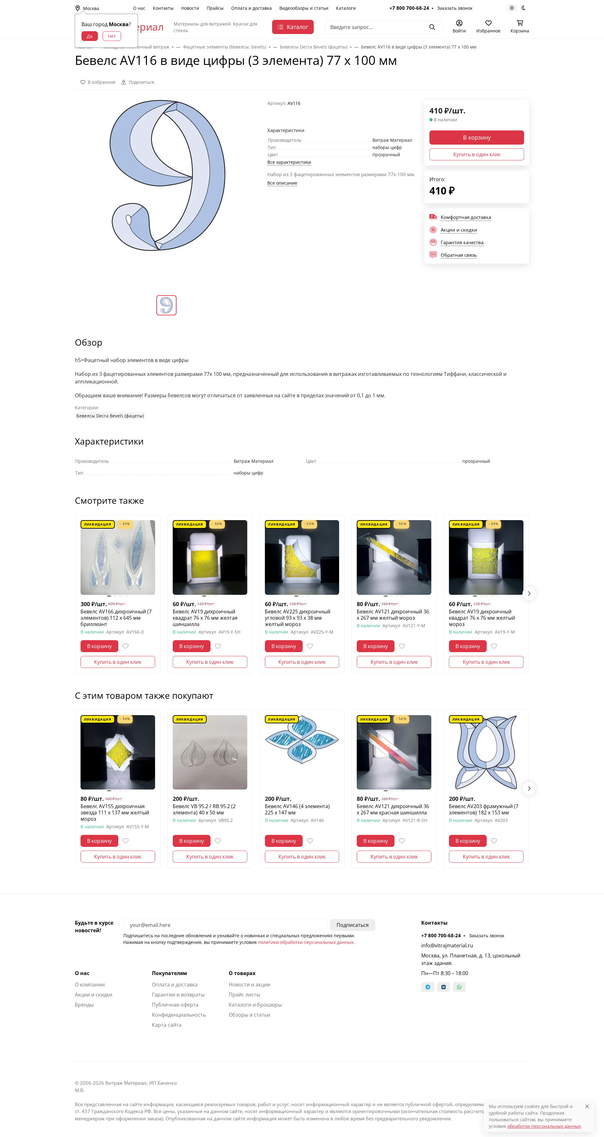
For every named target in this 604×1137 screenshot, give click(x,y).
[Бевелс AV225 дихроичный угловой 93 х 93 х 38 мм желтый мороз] (302, 557)
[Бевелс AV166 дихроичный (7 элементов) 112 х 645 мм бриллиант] (118, 557)
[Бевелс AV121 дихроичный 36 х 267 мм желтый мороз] (394, 557)
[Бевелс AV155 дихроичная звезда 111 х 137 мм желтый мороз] (118, 752)
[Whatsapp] (459, 987)
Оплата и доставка (251, 8)
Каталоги (346, 8)
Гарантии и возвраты (178, 994)
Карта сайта (167, 1024)
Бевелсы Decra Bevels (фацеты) (110, 416)
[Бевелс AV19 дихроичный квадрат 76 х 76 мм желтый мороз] (486, 557)
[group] (167, 192)
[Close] (587, 1106)
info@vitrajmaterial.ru (447, 945)
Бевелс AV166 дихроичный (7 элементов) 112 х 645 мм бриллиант (116, 617)
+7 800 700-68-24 (409, 8)
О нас (139, 8)
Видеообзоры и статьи (303, 8)
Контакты (163, 8)
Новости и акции (249, 984)
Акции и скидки (93, 994)
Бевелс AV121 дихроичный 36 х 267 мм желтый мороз (393, 614)
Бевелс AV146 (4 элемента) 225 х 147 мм (297, 809)
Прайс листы (244, 994)
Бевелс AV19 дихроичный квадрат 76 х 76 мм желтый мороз (482, 617)
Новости (190, 8)
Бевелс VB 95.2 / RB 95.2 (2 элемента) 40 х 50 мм (204, 809)
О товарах (242, 973)
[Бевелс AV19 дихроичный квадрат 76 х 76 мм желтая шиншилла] (210, 557)
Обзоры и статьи (249, 1014)
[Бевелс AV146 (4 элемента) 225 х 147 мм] (302, 752)
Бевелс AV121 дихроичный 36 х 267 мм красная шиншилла (393, 809)
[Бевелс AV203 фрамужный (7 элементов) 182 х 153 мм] (486, 752)
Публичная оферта (175, 1004)
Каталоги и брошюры (255, 1004)
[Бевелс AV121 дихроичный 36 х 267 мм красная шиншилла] (394, 752)
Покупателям (169, 973)
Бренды (84, 1004)
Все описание (282, 183)
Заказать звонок (455, 8)
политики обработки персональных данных (305, 942)
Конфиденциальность (179, 1014)
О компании (90, 984)
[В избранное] (125, 646)
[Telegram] (427, 987)
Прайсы (215, 8)
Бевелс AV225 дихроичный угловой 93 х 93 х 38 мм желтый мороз (297, 617)
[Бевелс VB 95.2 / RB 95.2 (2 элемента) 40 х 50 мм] (210, 752)
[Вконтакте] (443, 987)
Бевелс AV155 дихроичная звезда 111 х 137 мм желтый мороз (115, 812)
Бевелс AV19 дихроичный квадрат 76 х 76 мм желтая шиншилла (205, 617)
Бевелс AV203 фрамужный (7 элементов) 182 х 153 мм (483, 809)
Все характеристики (289, 162)
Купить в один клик (477, 154)
